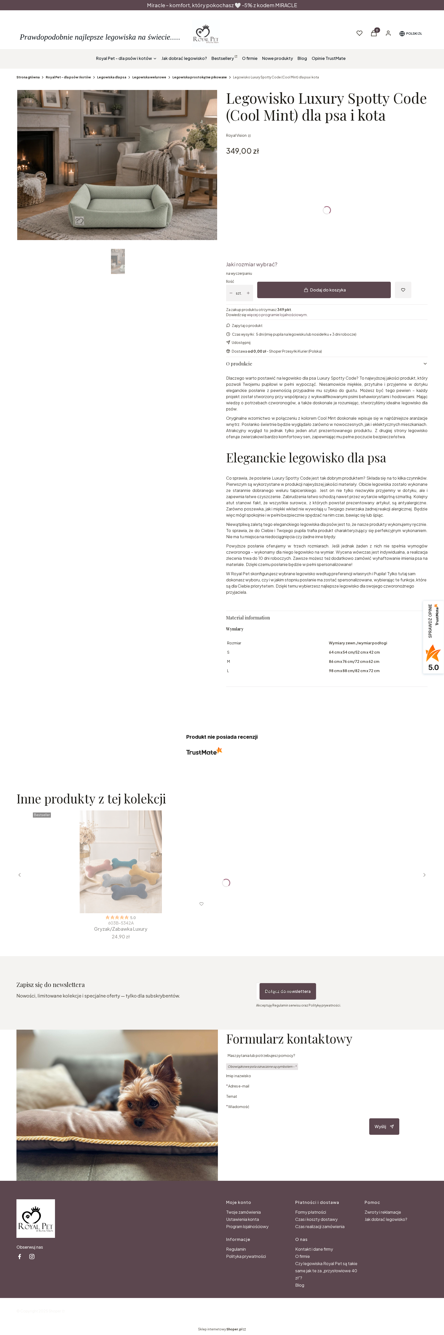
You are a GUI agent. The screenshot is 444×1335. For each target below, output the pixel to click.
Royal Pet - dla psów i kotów (68, 77)
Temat (231, 1096)
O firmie (302, 1256)
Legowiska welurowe (149, 77)
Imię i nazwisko (238, 1075)
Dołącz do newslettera (288, 991)
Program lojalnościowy (247, 1226)
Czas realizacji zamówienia (320, 1226)
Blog (299, 1285)
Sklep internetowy (220, 1329)
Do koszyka (110, 904)
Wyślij (380, 1126)
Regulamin (236, 1249)
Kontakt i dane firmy (314, 1249)
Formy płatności (310, 1212)
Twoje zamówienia (243, 1212)
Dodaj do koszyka (328, 289)
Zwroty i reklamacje (383, 1212)
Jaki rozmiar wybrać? (251, 264)
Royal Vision (236, 135)
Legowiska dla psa (111, 77)
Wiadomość (238, 1106)
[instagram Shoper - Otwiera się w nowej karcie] (32, 1256)
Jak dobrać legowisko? (386, 1219)
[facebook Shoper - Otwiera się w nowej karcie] (19, 1256)
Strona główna (28, 77)
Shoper (55, 1311)
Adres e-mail (238, 1085)
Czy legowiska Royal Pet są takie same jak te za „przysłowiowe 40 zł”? (326, 1271)
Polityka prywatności (246, 1256)
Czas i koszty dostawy (316, 1219)
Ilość (230, 281)
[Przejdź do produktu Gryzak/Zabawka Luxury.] (121, 861)
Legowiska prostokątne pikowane (199, 77)
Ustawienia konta (242, 1219)
